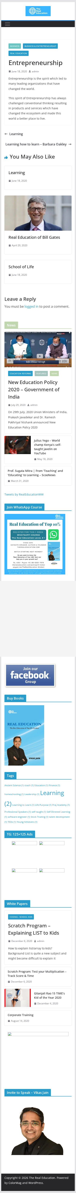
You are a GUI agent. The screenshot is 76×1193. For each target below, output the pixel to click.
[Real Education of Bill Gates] (38, 198)
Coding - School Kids (21, 916)
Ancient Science (14, 785)
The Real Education (42, 1178)
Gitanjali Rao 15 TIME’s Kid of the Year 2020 (49, 995)
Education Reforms (20, 373)
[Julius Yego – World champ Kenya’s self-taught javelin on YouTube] (17, 450)
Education (41, 785)
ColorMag (15, 1183)
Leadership (32, 794)
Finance (54, 785)
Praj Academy (61, 805)
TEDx (12, 822)
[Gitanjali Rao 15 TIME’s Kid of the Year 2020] (17, 998)
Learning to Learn (23, 805)
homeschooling (14, 794)
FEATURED (41, 373)
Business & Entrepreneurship (40, 46)
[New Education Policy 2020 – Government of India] (38, 349)
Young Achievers (27, 822)
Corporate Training (20, 1015)
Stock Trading (39, 816)
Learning (16, 134)
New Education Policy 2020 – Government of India (33, 389)
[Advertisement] (38, 619)
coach (29, 785)
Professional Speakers (17, 811)
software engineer (19, 816)
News (54, 373)
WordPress (35, 1183)
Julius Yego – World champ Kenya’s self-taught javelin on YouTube (47, 447)
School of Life (21, 266)
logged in (32, 306)
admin (35, 71)
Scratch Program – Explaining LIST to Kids (33, 929)
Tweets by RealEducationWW (24, 494)
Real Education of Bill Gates (34, 237)
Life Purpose (43, 805)
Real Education (18, 53)
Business (14, 46)
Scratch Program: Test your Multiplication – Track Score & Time (37, 974)
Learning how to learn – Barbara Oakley (36, 144)
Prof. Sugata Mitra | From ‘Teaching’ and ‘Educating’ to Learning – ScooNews (35, 473)
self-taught (39, 811)
